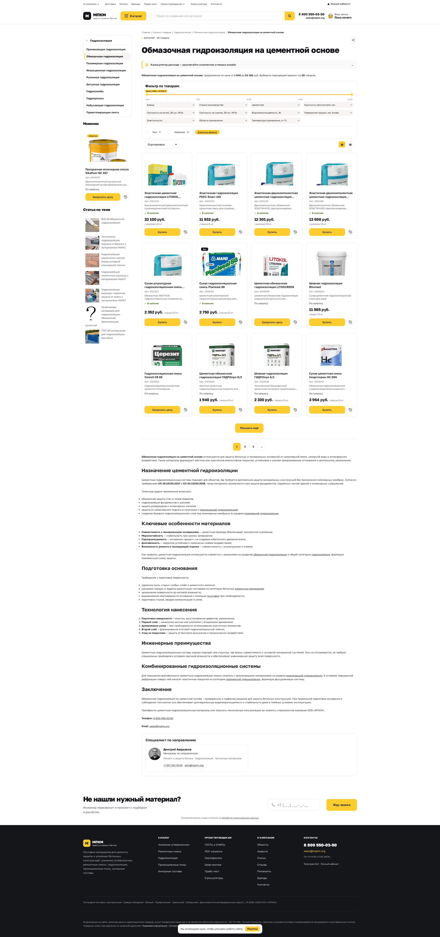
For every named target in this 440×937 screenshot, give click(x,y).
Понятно (252, 928)
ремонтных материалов (249, 588)
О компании (89, 4)
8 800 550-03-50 (311, 14)
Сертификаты (213, 857)
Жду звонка (341, 805)
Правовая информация (154, 925)
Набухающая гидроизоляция (105, 105)
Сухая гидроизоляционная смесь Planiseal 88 (218, 285)
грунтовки (213, 595)
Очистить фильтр (207, 132)
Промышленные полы (172, 864)
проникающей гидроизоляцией (219, 509)
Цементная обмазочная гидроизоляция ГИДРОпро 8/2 (220, 375)
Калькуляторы (199, 4)
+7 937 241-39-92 (173, 765)
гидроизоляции (321, 554)
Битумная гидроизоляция (103, 84)
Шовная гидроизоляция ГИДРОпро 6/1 (271, 375)
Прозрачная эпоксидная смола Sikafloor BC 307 (107, 171)
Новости (262, 851)
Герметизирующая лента (102, 112)
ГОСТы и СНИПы (215, 844)
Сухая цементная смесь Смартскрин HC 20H (325, 375)
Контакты (216, 4)
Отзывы (262, 864)
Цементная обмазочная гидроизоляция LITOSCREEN (274, 285)
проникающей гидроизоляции (304, 675)
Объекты (262, 844)
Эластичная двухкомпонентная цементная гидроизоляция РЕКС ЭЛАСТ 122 (276, 196)
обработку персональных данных (240, 817)
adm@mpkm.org (194, 765)
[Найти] (290, 16)
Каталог (163, 837)
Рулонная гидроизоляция (102, 77)
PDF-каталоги (213, 851)
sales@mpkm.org (315, 18)
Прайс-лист (150, 4)
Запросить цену (102, 196)
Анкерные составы (170, 871)
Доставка (110, 4)
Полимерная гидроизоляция (104, 63)
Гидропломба (95, 91)
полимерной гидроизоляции (261, 513)
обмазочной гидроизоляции (270, 554)
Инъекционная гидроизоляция (106, 70)
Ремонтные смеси (169, 851)
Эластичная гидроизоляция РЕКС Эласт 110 (218, 194)
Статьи (261, 857)
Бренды (135, 4)
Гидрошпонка (95, 98)
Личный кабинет (340, 3)
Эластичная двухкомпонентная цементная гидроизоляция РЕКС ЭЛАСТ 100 (331, 196)
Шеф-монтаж (213, 864)
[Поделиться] (353, 40)
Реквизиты (264, 871)
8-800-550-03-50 (163, 718)
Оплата (123, 4)
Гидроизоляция (101, 40)
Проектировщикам (171, 4)
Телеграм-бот (311, 864)
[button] (125, 197)
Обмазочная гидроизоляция (104, 56)
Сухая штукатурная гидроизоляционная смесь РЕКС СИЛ (163, 287)
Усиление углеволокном (173, 844)
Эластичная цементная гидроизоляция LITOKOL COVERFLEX (162, 196)
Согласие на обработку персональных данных (194, 925)
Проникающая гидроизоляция (106, 49)
